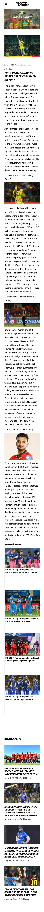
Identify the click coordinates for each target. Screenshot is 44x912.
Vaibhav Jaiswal (21, 65)
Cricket (29, 65)
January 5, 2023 (9, 65)
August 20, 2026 (12, 778)
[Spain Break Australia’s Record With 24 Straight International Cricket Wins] (22, 755)
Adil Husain (26, 778)
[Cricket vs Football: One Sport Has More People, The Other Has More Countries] (22, 876)
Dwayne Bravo (13, 175)
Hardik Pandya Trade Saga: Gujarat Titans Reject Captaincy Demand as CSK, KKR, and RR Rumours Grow (20, 811)
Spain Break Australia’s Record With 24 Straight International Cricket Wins (21, 771)
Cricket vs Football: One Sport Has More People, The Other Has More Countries (20, 892)
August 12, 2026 (12, 819)
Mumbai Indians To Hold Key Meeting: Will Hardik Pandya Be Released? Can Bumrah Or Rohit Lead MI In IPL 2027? (22, 852)
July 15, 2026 (10, 860)
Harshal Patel (13, 429)
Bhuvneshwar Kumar (16, 296)
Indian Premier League (28, 216)
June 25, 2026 (10, 899)
